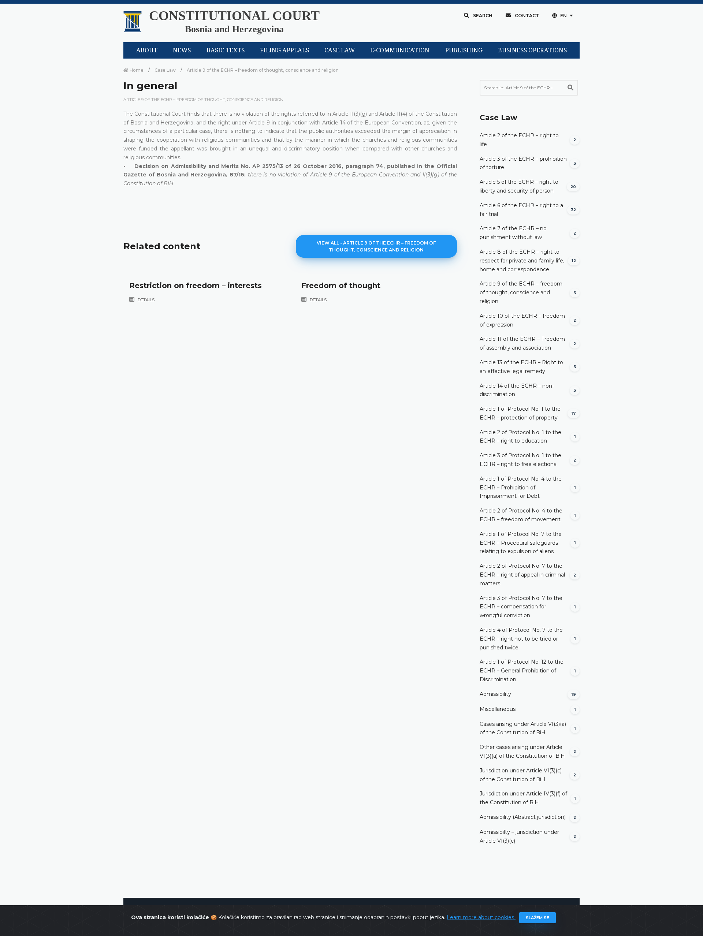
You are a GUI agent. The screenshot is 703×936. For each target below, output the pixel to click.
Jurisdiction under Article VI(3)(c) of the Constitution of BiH (521, 775)
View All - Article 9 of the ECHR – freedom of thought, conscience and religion (376, 246)
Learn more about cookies (481, 917)
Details (146, 299)
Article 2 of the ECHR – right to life (519, 140)
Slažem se (537, 917)
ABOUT (146, 50)
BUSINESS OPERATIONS (532, 50)
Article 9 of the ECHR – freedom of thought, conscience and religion (263, 70)
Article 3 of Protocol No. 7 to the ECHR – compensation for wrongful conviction (521, 607)
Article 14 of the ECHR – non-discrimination (517, 390)
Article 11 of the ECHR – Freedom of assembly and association (522, 343)
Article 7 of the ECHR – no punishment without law (513, 232)
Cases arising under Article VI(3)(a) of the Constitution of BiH (523, 728)
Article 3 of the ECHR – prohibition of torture (523, 163)
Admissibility (495, 694)
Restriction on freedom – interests (195, 285)
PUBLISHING (464, 50)
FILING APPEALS (284, 50)
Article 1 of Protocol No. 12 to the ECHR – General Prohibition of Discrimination (521, 671)
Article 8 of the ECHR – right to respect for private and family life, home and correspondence (522, 261)
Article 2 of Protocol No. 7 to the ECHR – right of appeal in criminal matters (522, 575)
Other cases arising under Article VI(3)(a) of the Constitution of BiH (522, 751)
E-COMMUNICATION (399, 50)
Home (136, 70)
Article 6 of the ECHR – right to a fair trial (521, 209)
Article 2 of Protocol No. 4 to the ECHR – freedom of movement (521, 515)
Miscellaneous (498, 709)
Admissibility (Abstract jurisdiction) (523, 817)
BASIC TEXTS (226, 50)
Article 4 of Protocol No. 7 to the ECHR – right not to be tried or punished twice (521, 639)
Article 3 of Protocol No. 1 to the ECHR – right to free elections (520, 459)
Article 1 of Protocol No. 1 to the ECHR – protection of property (520, 413)
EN (563, 15)
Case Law (165, 70)
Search (482, 15)
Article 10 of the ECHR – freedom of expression (522, 320)
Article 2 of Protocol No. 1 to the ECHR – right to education (520, 436)
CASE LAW (339, 50)
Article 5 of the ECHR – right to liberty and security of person (519, 186)
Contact (526, 15)
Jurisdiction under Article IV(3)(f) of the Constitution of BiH (523, 798)
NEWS (182, 50)
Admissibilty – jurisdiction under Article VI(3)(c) (519, 836)
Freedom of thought (340, 285)
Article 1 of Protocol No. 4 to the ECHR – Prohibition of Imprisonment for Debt (521, 488)
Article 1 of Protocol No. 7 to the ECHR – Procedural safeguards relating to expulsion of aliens (521, 543)
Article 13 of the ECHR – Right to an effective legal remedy (521, 366)
